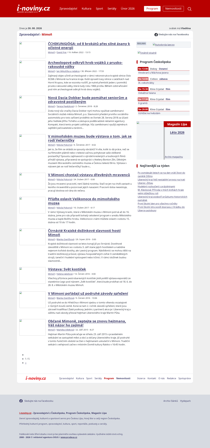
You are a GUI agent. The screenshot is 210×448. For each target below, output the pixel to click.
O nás (161, 378)
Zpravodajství (68, 8)
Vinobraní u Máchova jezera (153, 72)
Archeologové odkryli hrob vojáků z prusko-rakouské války (85, 64)
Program (109, 378)
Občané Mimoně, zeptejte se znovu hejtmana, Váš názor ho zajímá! (87, 323)
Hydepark (185, 400)
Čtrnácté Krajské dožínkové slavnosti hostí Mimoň (84, 232)
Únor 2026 (128, 8)
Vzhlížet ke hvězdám (149, 113)
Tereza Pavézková (65, 106)
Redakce (171, 378)
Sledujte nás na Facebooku (173, 34)
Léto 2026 (177, 132)
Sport (99, 8)
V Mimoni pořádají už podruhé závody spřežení (88, 293)
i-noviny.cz (25, 413)
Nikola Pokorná (64, 144)
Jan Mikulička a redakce (68, 71)
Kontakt (152, 378)
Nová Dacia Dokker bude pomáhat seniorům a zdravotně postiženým (87, 99)
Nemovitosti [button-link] (173, 8)
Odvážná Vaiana (147, 93)
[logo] (33, 8)
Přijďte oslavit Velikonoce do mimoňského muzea (84, 200)
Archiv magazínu (174, 156)
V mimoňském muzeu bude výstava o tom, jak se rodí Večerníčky (90, 138)
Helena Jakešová (65, 274)
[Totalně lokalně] (147, 52)
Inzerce (141, 378)
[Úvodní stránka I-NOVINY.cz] (35, 378)
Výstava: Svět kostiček (67, 269)
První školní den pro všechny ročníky (157, 203)
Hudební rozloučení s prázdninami (156, 186)
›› (25, 362)
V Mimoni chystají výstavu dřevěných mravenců (89, 174)
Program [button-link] (152, 8)
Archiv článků (170, 400)
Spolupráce (184, 378)
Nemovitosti (123, 378)
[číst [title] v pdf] (150, 140)
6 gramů (142, 103)
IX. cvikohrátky (146, 82)
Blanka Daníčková (65, 239)
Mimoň (47, 34)
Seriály (112, 8)
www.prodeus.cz (69, 437)
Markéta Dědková (65, 329)
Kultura (86, 8)
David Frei (61, 52)
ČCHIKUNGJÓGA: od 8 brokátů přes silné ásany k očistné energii (89, 45)
